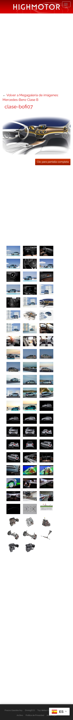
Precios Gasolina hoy (13, 710)
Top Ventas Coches (45, 710)
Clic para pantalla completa (53, 161)
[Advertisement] (36, 52)
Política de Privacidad (35, 715)
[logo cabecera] (36, 6)
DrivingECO (30, 710)
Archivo (20, 715)
